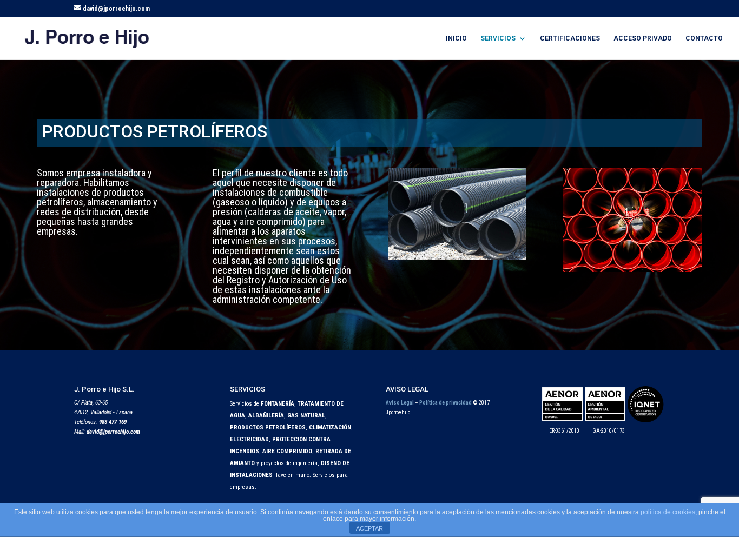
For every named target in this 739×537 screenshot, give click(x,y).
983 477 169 (113, 422)
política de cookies (668, 512)
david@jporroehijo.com (113, 431)
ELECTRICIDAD (249, 439)
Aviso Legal (400, 403)
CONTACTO (704, 38)
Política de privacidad (445, 403)
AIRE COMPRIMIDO (287, 451)
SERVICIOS (498, 38)
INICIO (456, 38)
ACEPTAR (369, 528)
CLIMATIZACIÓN (330, 427)
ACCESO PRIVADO (642, 38)
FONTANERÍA (277, 403)
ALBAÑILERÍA (266, 415)
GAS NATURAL (306, 415)
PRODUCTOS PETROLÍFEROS (268, 427)
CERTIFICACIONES (570, 38)
